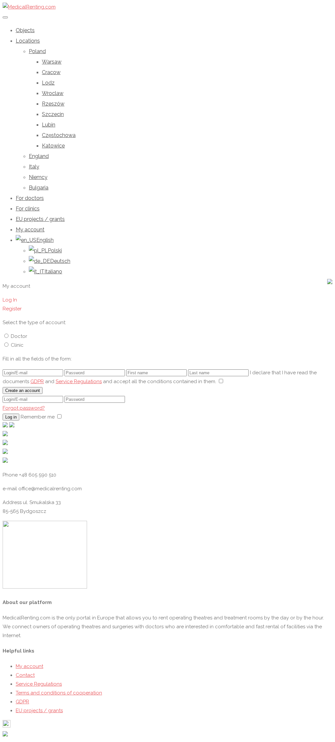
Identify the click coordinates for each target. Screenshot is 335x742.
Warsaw (52, 62)
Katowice (53, 146)
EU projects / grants (40, 219)
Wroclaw (52, 93)
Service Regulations (79, 381)
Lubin (48, 125)
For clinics (28, 208)
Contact (25, 675)
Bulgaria (38, 188)
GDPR (37, 381)
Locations (28, 41)
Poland (37, 51)
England (39, 156)
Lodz (48, 83)
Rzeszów (53, 104)
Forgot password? (24, 408)
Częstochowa (59, 135)
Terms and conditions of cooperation (59, 693)
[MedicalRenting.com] (29, 7)
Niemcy (38, 177)
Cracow (51, 72)
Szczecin (53, 114)
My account (30, 229)
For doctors (30, 198)
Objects (25, 30)
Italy (34, 167)
